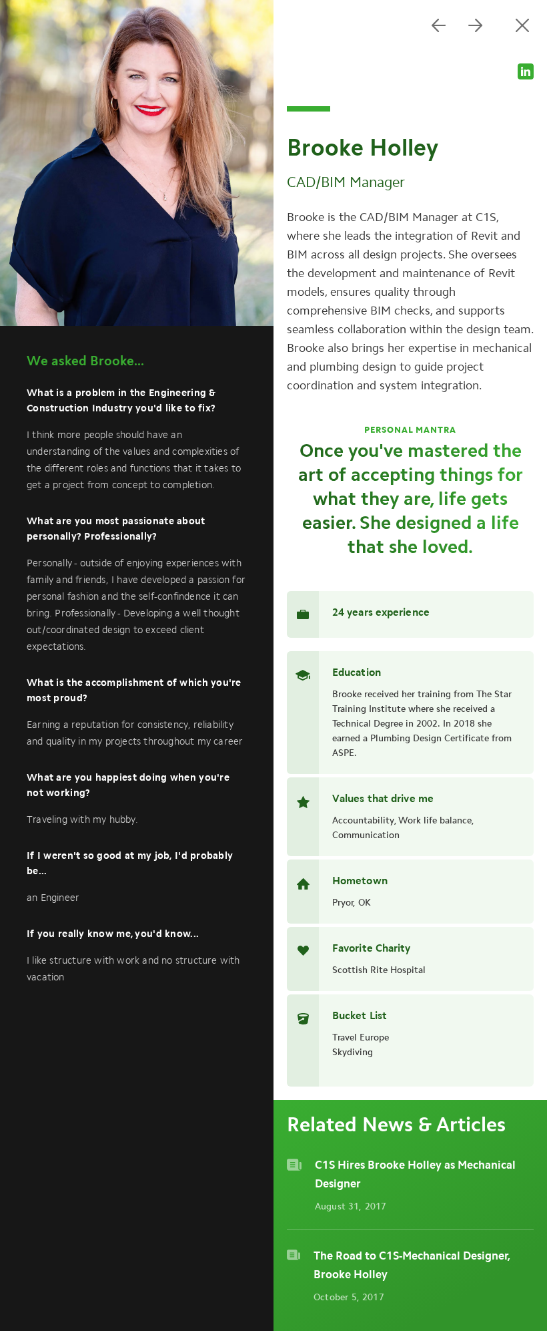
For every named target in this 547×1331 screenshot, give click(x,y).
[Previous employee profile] (438, 25)
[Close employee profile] (522, 25)
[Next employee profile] (475, 25)
